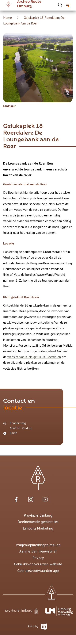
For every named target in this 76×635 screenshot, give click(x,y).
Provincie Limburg (38, 515)
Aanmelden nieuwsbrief (38, 551)
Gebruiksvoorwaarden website (38, 564)
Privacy (38, 557)
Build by (33, 626)
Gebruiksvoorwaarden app (38, 570)
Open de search (60, 5)
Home (7, 17)
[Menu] (68, 5)
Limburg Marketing (38, 528)
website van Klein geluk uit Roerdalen (34, 357)
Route (13, 433)
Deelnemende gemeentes (38, 521)
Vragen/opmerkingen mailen (38, 544)
